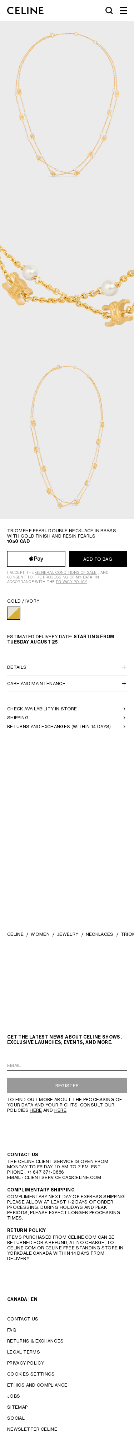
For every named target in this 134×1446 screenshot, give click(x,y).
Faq (11, 1330)
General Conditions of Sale (66, 572)
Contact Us (23, 1319)
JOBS (13, 1396)
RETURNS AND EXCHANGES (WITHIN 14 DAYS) (59, 726)
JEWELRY (68, 934)
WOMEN (40, 934)
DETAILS (17, 667)
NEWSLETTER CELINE (32, 1429)
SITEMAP (17, 1407)
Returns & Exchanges (35, 1341)
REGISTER (67, 1085)
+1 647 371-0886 (45, 1172)
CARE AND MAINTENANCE (36, 683)
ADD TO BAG (97, 559)
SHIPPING (18, 717)
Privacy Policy (71, 582)
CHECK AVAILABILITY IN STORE (42, 708)
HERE (36, 1110)
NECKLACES (100, 934)
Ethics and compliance (37, 1385)
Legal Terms (23, 1352)
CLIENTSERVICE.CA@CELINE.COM (63, 1177)
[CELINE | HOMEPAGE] (25, 11)
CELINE (15, 934)
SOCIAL (16, 1418)
